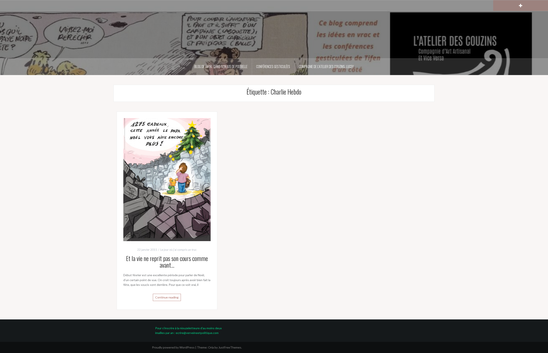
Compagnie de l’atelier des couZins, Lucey (326, 66)
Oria (211, 347)
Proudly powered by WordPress (173, 347)
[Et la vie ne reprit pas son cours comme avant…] (167, 179)
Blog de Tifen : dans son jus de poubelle (220, 66)
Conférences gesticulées (273, 66)
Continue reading (167, 297)
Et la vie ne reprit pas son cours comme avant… (167, 261)
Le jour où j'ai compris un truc (178, 249)
